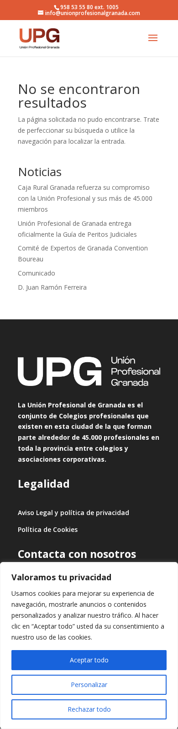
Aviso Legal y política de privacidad (73, 512)
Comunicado (36, 273)
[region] (89, 645)
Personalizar (89, 684)
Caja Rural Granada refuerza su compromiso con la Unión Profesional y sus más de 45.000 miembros (85, 198)
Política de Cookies (48, 529)
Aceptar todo (89, 660)
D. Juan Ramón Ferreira (52, 287)
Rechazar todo (89, 709)
